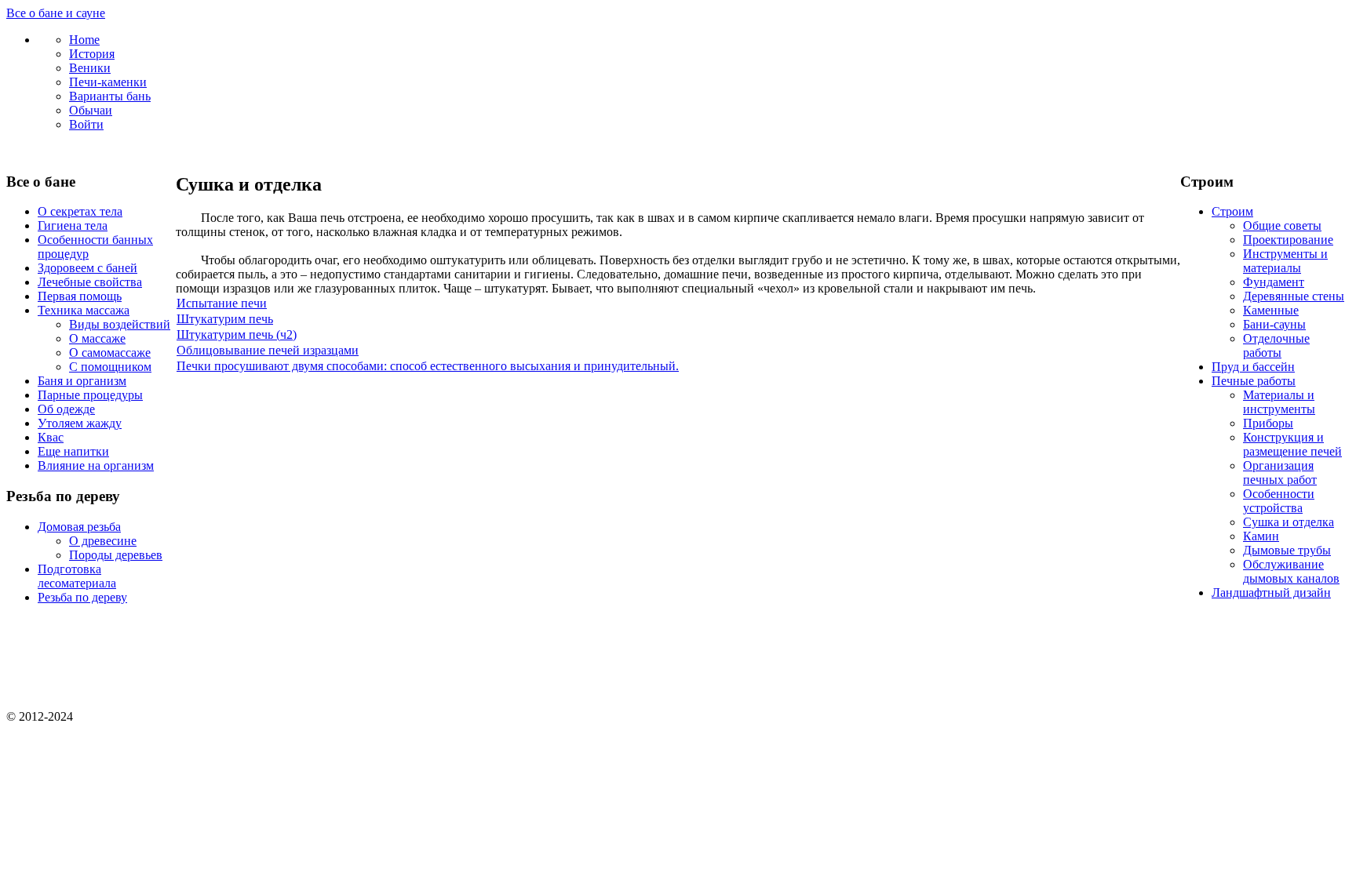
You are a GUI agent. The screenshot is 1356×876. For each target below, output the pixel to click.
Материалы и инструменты (1279, 402)
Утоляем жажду (80, 423)
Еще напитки (73, 451)
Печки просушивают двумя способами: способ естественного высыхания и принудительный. (428, 366)
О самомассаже (110, 352)
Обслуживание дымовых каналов (1291, 571)
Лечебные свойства (90, 282)
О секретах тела (80, 211)
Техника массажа (83, 310)
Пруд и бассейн (1253, 366)
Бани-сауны (1274, 324)
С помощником (110, 366)
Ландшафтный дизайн (1271, 592)
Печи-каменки (108, 82)
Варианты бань (110, 96)
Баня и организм (82, 380)
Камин (1261, 536)
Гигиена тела (73, 225)
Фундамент (1273, 282)
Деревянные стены (1293, 296)
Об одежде (66, 409)
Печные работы (1254, 380)
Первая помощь (80, 296)
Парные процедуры (90, 395)
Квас (51, 437)
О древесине (103, 540)
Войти (86, 124)
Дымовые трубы (1287, 550)
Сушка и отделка (1288, 522)
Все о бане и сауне (55, 13)
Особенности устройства (1278, 500)
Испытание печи (222, 303)
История (92, 53)
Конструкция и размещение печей (1292, 444)
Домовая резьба (79, 526)
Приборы (1268, 423)
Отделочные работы (1276, 345)
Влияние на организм (96, 465)
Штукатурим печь (225, 318)
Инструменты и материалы (1285, 260)
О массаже (97, 338)
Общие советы (1282, 225)
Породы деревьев (115, 555)
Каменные (1271, 310)
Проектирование (1288, 239)
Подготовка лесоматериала (77, 576)
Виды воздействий (119, 324)
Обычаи (90, 110)
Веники (90, 68)
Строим (1232, 211)
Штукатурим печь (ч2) (237, 334)
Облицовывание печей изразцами (268, 350)
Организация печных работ (1280, 472)
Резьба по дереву (82, 597)
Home (84, 39)
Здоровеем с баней (87, 267)
